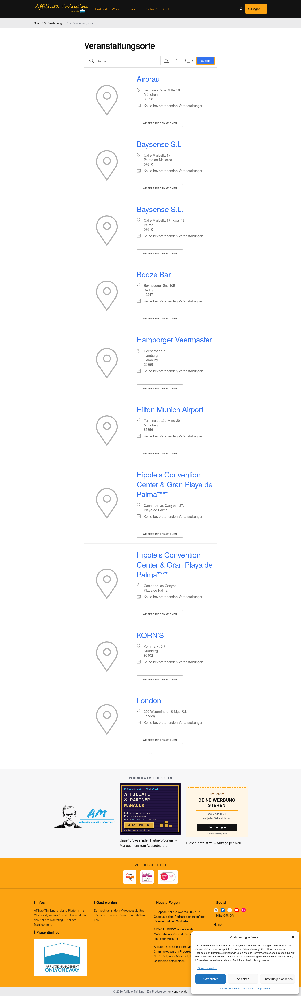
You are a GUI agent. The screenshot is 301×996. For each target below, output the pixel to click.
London (149, 700)
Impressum (264, 988)
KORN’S (150, 634)
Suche (205, 60)
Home (218, 924)
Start (37, 23)
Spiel (165, 9)
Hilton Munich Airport (170, 409)
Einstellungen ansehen (278, 979)
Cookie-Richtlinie (230, 988)
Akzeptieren (210, 979)
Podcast (101, 9)
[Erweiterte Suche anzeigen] (166, 61)
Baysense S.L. (160, 208)
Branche (133, 9)
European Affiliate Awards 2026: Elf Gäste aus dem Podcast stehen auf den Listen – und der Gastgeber (179, 916)
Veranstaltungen (54, 23)
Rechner (150, 9)
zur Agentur (257, 9)
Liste (187, 61)
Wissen (117, 9)
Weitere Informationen (160, 123)
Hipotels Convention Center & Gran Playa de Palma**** (175, 484)
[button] (293, 937)
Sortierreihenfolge (176, 61)
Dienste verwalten (207, 968)
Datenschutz (249, 988)
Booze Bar (154, 274)
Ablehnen (243, 979)
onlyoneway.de (178, 991)
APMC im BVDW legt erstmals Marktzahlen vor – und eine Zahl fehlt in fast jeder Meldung (179, 934)
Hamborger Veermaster (174, 339)
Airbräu (148, 78)
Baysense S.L (159, 143)
